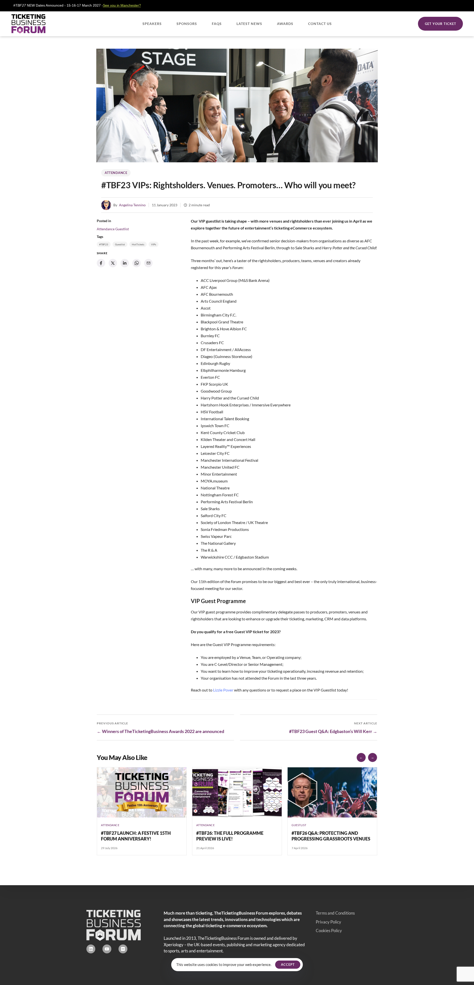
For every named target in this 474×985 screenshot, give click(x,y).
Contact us (320, 23)
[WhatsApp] (136, 263)
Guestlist (122, 229)
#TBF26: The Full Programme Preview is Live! (229, 835)
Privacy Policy (328, 921)
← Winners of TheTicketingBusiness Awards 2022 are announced (160, 731)
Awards (285, 23)
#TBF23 (103, 244)
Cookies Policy (329, 930)
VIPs (153, 244)
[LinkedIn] (124, 263)
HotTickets (138, 244)
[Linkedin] (90, 948)
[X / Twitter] (113, 263)
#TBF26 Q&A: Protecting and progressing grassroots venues (331, 835)
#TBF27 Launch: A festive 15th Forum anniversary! (136, 835)
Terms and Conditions (335, 913)
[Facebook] (101, 263)
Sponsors (187, 23)
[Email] (148, 263)
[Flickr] (122, 948)
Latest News (249, 23)
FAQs (217, 23)
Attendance (116, 173)
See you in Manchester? (82, 5)
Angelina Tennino (132, 205)
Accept (288, 964)
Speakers (152, 23)
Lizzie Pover (223, 690)
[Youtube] (106, 948)
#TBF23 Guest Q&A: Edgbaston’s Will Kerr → (333, 731)
